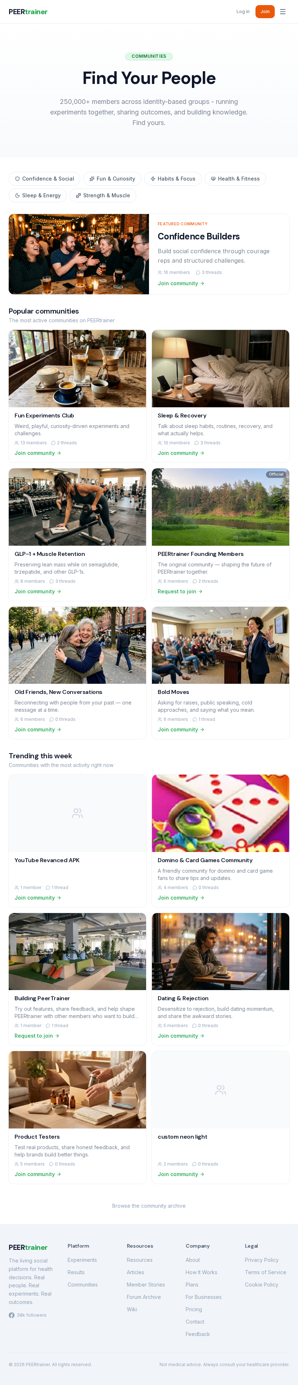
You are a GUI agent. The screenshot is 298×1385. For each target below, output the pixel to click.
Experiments (82, 1260)
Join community (178, 283)
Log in (243, 11)
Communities (83, 1284)
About (193, 1260)
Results (76, 1272)
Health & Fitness (239, 178)
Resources (140, 1260)
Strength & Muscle (106, 195)
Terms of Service (265, 1272)
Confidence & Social (48, 178)
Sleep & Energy (41, 195)
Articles (135, 1272)
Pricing (194, 1309)
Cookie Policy (261, 1284)
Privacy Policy (262, 1260)
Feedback (198, 1334)
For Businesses (204, 1297)
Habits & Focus (177, 178)
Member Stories (146, 1284)
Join (265, 11)
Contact (195, 1322)
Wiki (132, 1309)
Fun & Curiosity (116, 178)
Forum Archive (144, 1297)
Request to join (177, 591)
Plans (192, 1284)
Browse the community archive (149, 1206)
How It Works (201, 1272)
